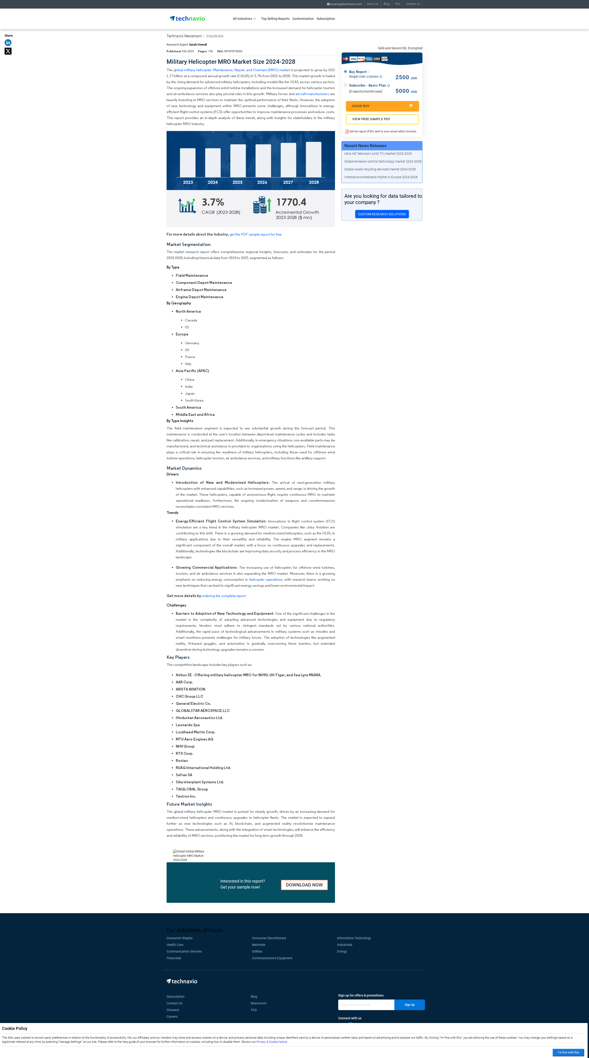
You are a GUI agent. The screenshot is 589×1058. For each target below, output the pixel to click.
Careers (172, 1016)
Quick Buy (361, 106)
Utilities (257, 951)
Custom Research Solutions (382, 214)
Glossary (173, 1010)
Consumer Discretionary (269, 938)
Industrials (214, 36)
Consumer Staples (180, 938)
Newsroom (260, 1003)
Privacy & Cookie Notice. (272, 1041)
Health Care (175, 945)
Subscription (326, 18)
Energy (342, 951)
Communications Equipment (272, 958)
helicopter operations (265, 579)
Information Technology (354, 938)
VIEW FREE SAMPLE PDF (371, 119)
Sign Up (410, 1004)
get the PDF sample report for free (256, 234)
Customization (303, 18)
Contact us (413, 4)
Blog (387, 4)
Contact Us (174, 1003)
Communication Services (184, 951)
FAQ (397, 4)
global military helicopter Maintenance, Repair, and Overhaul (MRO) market (231, 70)
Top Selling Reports (275, 18)
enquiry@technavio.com (346, 4)
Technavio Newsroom (184, 36)
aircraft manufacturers (312, 94)
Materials (258, 945)
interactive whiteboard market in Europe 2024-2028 (381, 177)
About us (372, 4)
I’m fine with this (568, 1052)
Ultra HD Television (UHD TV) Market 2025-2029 (378, 153)
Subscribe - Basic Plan (368, 85)
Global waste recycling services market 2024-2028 (380, 169)
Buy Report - (364, 74)
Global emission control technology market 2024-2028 (383, 161)
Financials (174, 958)
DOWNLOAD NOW (304, 885)
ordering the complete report (224, 596)
